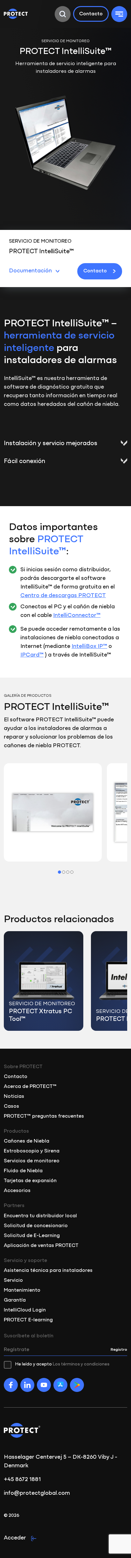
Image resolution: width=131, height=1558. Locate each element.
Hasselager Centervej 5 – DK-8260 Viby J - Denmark (60, 1462)
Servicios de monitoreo (31, 1161)
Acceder (15, 1538)
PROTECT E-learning (28, 1320)
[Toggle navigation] (119, 14)
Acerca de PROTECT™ (30, 1086)
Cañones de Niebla (26, 1141)
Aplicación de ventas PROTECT (41, 1245)
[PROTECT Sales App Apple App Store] (60, 1385)
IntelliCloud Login (25, 1310)
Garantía (15, 1300)
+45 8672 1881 (22, 1480)
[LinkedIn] (27, 1385)
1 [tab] (59, 872)
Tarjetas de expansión (30, 1180)
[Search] (63, 14)
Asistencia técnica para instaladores (48, 1270)
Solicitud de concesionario (36, 1225)
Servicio (13, 1280)
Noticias (14, 1096)
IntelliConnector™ (76, 616)
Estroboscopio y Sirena (31, 1151)
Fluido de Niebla (23, 1171)
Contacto (91, 14)
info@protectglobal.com (37, 1493)
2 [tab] (63, 872)
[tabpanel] (53, 812)
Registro (119, 1350)
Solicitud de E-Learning (32, 1235)
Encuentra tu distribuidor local (40, 1216)
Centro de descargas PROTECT (63, 596)
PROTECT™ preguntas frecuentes (44, 1116)
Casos (11, 1106)
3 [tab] (67, 872)
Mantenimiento (22, 1290)
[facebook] (11, 1385)
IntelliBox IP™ (89, 647)
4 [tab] (71, 872)
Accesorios (17, 1190)
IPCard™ (32, 655)
